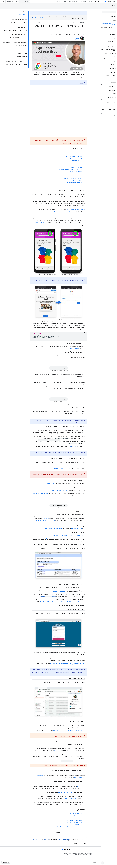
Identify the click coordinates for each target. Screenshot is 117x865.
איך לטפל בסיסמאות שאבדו (59, 591)
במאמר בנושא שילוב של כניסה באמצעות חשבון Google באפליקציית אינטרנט (67, 663)
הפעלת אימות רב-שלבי (77, 180)
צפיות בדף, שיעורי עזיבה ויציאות (65, 792)
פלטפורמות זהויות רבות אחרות (67, 665)
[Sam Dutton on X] (78, 39)
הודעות (39, 7)
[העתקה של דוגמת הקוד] (86, 332)
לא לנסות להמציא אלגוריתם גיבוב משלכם (54, 528)
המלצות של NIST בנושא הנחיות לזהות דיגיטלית (63, 736)
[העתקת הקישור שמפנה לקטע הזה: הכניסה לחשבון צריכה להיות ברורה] (61, 215)
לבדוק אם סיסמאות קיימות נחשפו (59, 490)
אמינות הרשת (16, 7)
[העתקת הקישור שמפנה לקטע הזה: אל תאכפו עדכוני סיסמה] (70, 532)
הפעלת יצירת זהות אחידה (76, 176)
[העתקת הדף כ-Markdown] (79, 30)
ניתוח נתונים (54, 224)
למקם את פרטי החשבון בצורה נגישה (74, 156)
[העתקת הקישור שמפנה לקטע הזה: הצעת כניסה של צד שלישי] (67, 609)
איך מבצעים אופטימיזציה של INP (28, 7)
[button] (109, 56)
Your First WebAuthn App (49, 422)
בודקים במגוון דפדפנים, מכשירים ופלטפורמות (72, 187)
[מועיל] (35, 22)
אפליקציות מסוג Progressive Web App (58, 7)
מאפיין (73, 446)
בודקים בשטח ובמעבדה (76, 185)
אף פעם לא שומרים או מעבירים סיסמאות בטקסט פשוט (70, 169)
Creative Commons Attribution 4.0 (64, 839)
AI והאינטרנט (113, 7)
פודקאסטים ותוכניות (37, 856)
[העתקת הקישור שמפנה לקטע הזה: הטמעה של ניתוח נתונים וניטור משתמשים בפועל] (52, 781)
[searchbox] (109, 12)
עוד (4, 7)
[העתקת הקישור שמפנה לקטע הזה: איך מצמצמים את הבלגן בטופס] (64, 352)
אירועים (60, 795)
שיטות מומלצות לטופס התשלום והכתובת (73, 815)
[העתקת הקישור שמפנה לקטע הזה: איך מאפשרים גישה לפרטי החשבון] (65, 344)
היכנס (2, 1)
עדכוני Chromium (37, 852)
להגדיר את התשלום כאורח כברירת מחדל (62, 211)
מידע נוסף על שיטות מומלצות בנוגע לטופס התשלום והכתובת (66, 448)
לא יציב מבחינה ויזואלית (77, 800)
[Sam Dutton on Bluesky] (73, 39)
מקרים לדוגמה (38, 854)
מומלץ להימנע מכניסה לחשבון (75, 151)
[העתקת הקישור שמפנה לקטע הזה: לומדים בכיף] (75, 810)
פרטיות (94, 862)
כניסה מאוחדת (57, 750)
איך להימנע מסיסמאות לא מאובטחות (62, 468)
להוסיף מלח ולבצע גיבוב (76, 528)
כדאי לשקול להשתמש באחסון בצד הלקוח (75, 209)
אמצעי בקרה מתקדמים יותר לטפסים (74, 822)
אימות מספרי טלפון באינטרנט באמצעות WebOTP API (70, 829)
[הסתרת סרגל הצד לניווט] (102, 863)
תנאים (98, 862)
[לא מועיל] (33, 22)
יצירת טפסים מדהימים (77, 818)
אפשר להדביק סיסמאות (76, 167)
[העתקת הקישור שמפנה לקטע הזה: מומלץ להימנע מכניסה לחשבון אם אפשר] (58, 191)
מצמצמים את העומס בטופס (76, 158)
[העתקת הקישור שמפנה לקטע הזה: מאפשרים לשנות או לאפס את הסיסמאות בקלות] (57, 584)
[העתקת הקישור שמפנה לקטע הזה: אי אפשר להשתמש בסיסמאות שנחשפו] (62, 480)
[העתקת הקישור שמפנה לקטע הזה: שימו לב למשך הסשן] (70, 408)
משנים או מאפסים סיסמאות (73, 348)
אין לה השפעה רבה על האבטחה (41, 538)
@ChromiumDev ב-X (16, 851)
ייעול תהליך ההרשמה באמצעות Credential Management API (68, 826)
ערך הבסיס (83, 1)
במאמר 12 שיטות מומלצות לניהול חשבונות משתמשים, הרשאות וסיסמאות (51, 142)
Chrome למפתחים (37, 851)
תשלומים (45, 7)
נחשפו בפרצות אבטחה (51, 483)
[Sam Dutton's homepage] (72, 39)
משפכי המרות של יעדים (68, 795)
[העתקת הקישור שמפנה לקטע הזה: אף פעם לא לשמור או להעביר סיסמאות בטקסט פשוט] (54, 526)
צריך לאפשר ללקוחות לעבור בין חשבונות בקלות (71, 178)
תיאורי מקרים (58, 1)
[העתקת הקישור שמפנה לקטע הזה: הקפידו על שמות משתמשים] (65, 745)
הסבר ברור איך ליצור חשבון (76, 154)
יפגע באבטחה (46, 518)
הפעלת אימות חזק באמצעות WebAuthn (62, 730)
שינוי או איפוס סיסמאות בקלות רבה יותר (73, 174)
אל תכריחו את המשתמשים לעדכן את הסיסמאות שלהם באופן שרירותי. (69, 535)
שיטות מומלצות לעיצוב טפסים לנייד (74, 820)
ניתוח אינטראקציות (54, 281)
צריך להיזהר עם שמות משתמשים (74, 182)
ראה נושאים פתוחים (57, 852)
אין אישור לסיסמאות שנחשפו (75, 165)
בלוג (65, 1)
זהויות (70, 7)
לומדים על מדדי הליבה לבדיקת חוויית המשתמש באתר (86, 7)
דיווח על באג (58, 851)
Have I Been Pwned (45, 486)
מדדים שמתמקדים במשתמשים (69, 798)
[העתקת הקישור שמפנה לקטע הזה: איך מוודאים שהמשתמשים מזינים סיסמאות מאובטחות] (49, 458)
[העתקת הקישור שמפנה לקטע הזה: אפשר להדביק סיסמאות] (70, 511)
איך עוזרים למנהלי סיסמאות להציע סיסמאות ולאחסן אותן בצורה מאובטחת (65, 162)
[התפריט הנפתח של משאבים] (95, 1)
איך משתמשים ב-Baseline (73, 1)
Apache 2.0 (46, 839)
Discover (90, 1)
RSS (20, 856)
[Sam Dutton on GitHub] (77, 39)
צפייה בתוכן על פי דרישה (69, 12)
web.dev (83, 22)
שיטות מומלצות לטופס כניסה (75, 813)
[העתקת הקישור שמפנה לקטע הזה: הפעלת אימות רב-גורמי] (69, 721)
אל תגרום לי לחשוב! (39, 222)
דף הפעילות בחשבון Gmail (58, 580)
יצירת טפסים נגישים (77, 824)
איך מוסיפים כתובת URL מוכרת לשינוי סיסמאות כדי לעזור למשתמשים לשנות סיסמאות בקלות (60, 601)
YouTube (19, 852)
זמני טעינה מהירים (103, 7)
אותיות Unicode (54, 765)
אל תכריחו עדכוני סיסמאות (76, 171)
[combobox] (24, 1)
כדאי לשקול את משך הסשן (76, 160)
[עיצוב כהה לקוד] (84, 332)
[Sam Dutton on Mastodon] (75, 39)
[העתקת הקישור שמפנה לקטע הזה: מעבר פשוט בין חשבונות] (68, 678)
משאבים (98, 1)
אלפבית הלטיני (41, 765)
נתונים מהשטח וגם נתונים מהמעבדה (49, 785)
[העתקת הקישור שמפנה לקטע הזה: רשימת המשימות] (72, 148)
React (9, 7)
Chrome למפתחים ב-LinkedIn (15, 854)
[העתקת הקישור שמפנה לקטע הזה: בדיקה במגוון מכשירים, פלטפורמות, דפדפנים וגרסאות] (50, 770)
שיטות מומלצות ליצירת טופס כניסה (70, 452)
